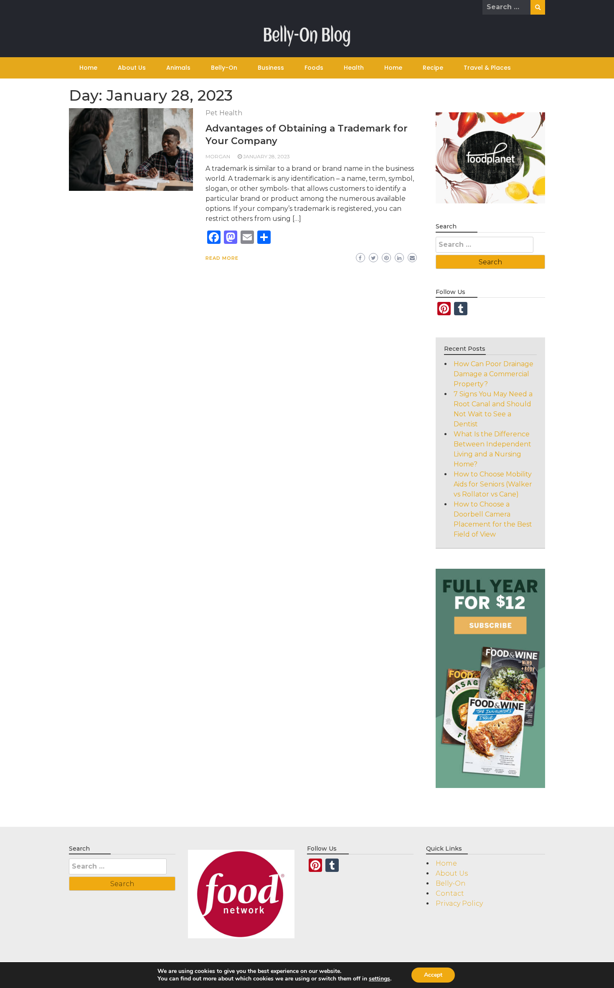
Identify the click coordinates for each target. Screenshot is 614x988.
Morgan (218, 156)
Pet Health (224, 113)
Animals (178, 67)
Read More (222, 258)
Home (88, 67)
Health (354, 67)
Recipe (433, 67)
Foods (313, 67)
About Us (132, 67)
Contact (450, 893)
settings (379, 979)
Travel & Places (487, 67)
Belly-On (224, 67)
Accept (433, 975)
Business (271, 67)
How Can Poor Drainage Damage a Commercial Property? (493, 374)
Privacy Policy (459, 903)
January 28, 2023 (266, 156)
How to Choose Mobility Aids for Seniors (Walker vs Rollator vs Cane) (493, 484)
